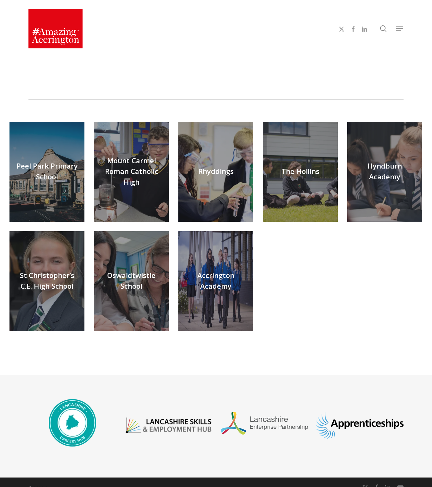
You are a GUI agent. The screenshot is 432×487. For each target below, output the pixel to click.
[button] (400, 28)
